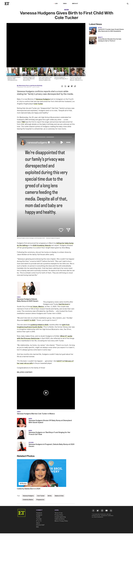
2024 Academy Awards (42, 245)
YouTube (38, 506)
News (66, 10)
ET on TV (38, 508)
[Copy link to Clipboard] (75, 86)
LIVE (56, 3)
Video (65, 3)
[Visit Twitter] (97, 498)
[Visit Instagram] (102, 498)
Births (50, 483)
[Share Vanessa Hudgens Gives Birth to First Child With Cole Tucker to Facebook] (62, 86)
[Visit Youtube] (106, 498)
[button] (28, 288)
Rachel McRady (37, 86)
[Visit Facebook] (93, 498)
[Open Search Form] (127, 4)
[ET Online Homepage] (7, 4)
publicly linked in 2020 (39, 312)
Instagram (39, 502)
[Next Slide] (85, 72)
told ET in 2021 (29, 308)
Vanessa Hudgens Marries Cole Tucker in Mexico (36, 401)
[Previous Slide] (6, 72)
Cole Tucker (38, 104)
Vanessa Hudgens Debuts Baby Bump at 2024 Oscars (27, 300)
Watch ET (75, 3)
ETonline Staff (40, 512)
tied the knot (64, 282)
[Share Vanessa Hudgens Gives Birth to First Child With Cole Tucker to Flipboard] (71, 86)
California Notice (59, 506)
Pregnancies (40, 487)
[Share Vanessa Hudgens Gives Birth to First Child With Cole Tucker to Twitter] (65, 86)
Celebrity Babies (28, 487)
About (38, 510)
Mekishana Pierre (24, 86)
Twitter (38, 504)
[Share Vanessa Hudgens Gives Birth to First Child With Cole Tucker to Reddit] (68, 86)
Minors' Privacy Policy (61, 508)
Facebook (39, 500)
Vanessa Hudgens (43, 99)
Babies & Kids (59, 483)
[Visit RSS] (111, 498)
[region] (46, 45)
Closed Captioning (60, 504)
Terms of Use (58, 500)
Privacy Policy (59, 502)
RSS (37, 514)
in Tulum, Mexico (63, 285)
